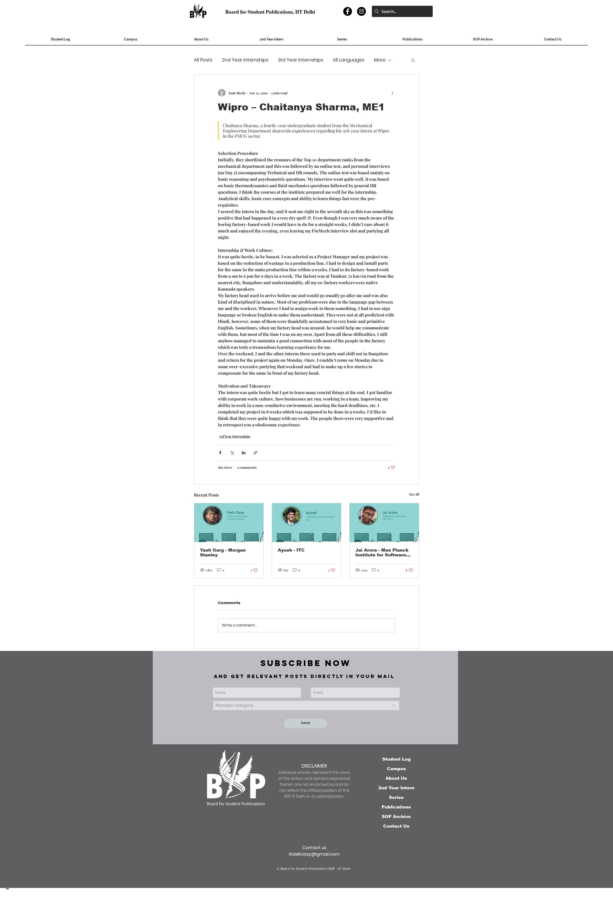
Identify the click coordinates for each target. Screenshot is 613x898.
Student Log (396, 759)
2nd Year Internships (245, 60)
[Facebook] (347, 11)
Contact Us (396, 826)
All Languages (348, 60)
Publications (396, 807)
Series (396, 797)
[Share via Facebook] (220, 452)
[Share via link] (255, 452)
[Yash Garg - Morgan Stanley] (228, 522)
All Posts (203, 60)
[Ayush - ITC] (306, 522)
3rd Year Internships (300, 60)
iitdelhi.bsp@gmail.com (314, 854)
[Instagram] (361, 11)
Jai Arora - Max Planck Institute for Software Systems (382, 552)
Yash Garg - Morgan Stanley (223, 552)
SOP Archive (396, 816)
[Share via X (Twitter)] (232, 452)
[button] (483, 40)
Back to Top (7, 877)
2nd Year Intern (396, 787)
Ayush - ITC (291, 550)
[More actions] (392, 93)
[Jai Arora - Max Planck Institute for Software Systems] (384, 522)
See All (414, 494)
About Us (396, 778)
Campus (396, 768)
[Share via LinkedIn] (243, 452)
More (380, 60)
